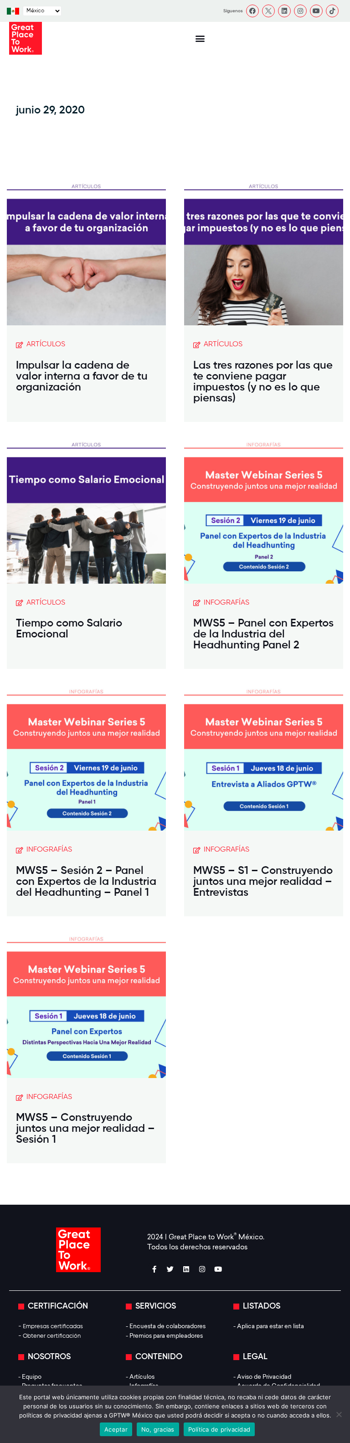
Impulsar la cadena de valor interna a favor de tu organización (82, 376)
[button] (199, 38)
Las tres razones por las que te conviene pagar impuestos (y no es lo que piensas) (263, 382)
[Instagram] (300, 11)
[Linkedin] (284, 11)
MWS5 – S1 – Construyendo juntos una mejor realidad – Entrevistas (263, 881)
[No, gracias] (338, 1414)
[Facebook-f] (154, 1269)
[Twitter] (170, 1269)
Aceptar (116, 1429)
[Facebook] (252, 11)
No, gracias (158, 1429)
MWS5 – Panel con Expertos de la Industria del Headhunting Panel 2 (263, 634)
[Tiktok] (332, 11)
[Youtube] (316, 11)
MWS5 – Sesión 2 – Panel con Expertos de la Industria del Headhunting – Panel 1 (86, 881)
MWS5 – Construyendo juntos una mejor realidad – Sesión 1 (85, 1128)
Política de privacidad (219, 1429)
